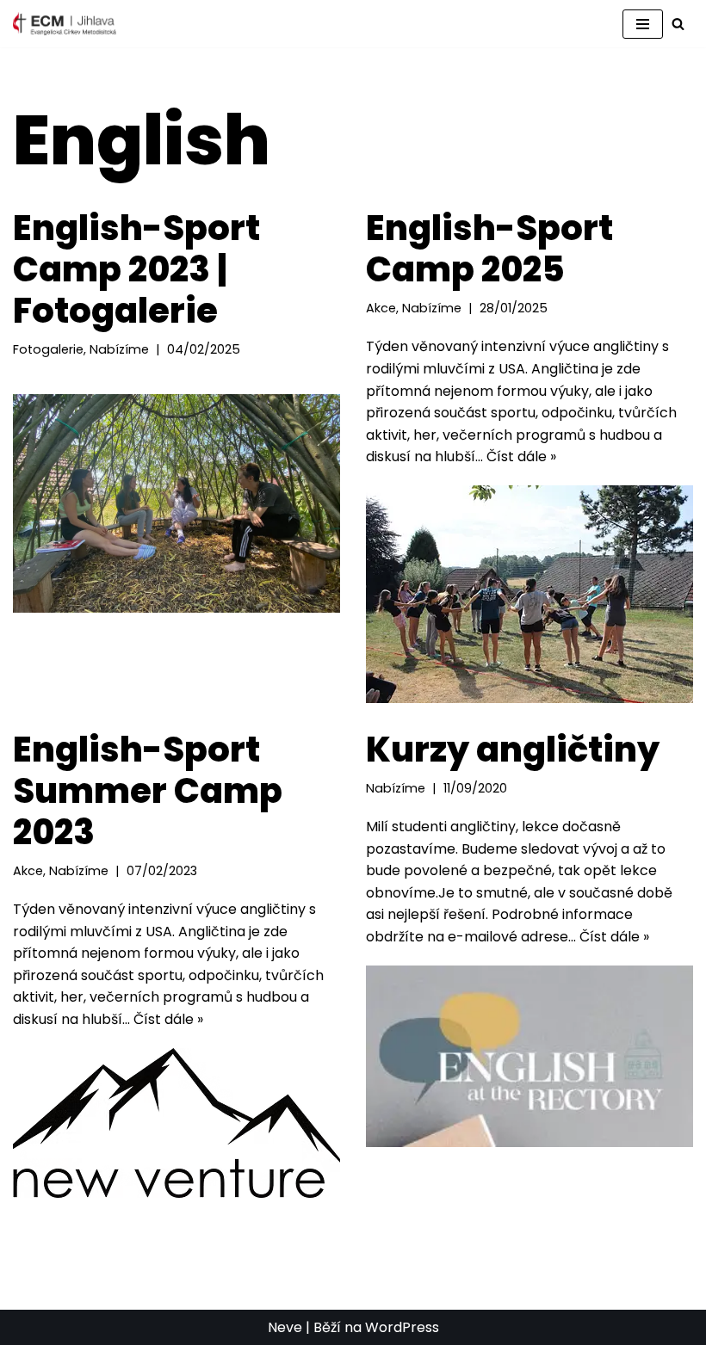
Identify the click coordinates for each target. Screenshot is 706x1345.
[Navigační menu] (642, 24)
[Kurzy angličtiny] (529, 1056)
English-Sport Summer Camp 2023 (147, 790)
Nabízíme (119, 349)
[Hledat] (678, 23)
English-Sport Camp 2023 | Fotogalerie (136, 269)
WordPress (402, 1327)
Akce (381, 308)
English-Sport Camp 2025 (489, 248)
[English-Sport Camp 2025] (529, 594)
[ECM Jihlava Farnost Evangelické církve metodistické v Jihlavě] (64, 23)
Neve (285, 1327)
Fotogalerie (48, 349)
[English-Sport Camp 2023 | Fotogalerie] (176, 503)
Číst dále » (521, 456)
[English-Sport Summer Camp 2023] (176, 1123)
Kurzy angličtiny (513, 749)
